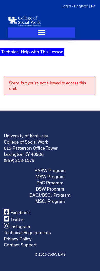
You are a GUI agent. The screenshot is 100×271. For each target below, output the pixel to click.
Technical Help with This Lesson (32, 51)
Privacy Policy (18, 238)
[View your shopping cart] (93, 6)
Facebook (19, 212)
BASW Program (50, 170)
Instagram (19, 226)
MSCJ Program (50, 201)
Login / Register (74, 6)
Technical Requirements (27, 232)
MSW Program (50, 176)
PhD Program (50, 182)
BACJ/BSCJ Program (50, 195)
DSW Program (50, 188)
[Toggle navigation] (41, 32)
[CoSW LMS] (24, 21)
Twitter (16, 219)
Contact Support (20, 244)
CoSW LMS (56, 254)
